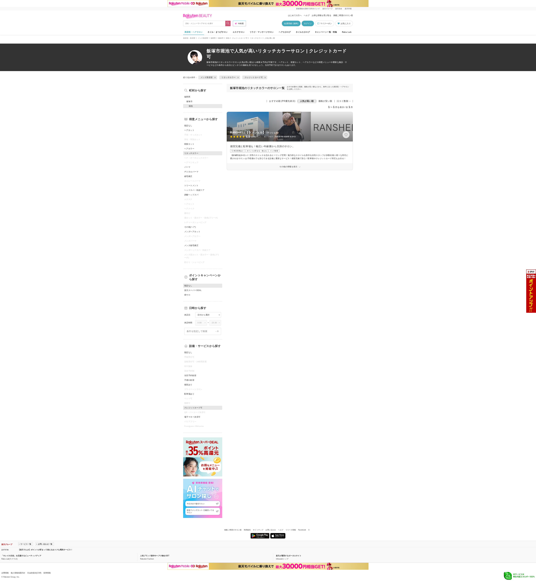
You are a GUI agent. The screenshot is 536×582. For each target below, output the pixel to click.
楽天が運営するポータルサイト (288, 556)
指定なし (188, 125)
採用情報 (47, 573)
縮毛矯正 (188, 176)
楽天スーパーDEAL (193, 290)
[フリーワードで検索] (228, 23)
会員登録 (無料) (291, 23)
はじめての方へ (295, 15)
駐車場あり (189, 394)
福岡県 (213, 38)
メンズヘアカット (192, 231)
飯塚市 (220, 38)
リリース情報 (291, 530)
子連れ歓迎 (189, 380)
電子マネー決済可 (192, 417)
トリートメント (191, 185)
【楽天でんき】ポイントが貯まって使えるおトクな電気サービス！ (45, 550)
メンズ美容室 (203, 38)
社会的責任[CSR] (34, 573)
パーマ (187, 167)
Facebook (302, 530)
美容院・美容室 (189, 38)
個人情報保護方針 (18, 573)
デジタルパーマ (191, 172)
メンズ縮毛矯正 (191, 245)
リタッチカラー (256, 38)
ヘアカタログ (285, 32)
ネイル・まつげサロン (218, 32)
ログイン (308, 23)
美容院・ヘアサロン (194, 32)
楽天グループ (327, 9)
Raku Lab (346, 32)
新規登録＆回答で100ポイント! (308, 9)
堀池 (227, 38)
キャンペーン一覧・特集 (326, 32)
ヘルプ (307, 15)
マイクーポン (326, 23)
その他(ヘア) (190, 227)
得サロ (187, 295)
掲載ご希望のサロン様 (343, 15)
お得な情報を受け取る (321, 15)
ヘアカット (189, 130)
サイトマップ (258, 530)
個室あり (188, 385)
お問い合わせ (270, 530)
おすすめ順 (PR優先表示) (282, 101)
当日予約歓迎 (190, 375)
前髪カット (189, 144)
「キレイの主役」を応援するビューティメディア (21, 556)
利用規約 (247, 530)
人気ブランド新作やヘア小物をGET (154, 556)
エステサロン (239, 32)
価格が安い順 (325, 101)
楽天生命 (338, 9)
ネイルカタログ (303, 32)
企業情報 (5, 573)
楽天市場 (348, 9)
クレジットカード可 (239, 38)
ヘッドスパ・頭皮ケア (194, 190)
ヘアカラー (189, 148)
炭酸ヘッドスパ (191, 195)
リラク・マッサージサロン (262, 32)
